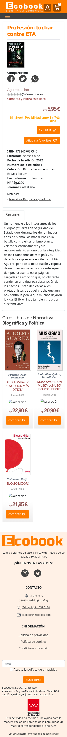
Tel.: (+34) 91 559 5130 (36, 607)
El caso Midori (17, 483)
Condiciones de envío (34, 648)
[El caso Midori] (18, 454)
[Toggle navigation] (6, 16)
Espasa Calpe (31, 156)
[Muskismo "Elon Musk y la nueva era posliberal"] (49, 349)
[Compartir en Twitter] (23, 78)
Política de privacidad (34, 635)
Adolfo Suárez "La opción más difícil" (17, 385)
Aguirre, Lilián (18, 90)
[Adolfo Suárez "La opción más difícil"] (18, 349)
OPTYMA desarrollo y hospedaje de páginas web (34, 733)
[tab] (13, 215)
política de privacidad (42, 669)
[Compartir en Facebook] (11, 78)
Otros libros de (28, 320)
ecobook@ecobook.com (36, 614)
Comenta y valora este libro (26, 99)
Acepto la (35, 669)
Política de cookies (33, 642)
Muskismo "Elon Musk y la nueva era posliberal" (49, 385)
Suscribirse (33, 680)
